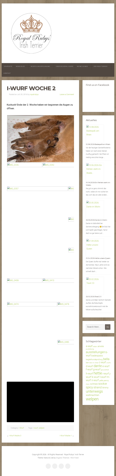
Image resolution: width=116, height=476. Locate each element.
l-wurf (103, 376)
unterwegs (94, 391)
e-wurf (105, 366)
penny (106, 380)
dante (98, 366)
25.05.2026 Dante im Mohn (96, 220)
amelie (101, 346)
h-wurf (89, 373)
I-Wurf (21, 428)
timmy (105, 387)
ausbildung (90, 349)
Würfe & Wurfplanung (40, 66)
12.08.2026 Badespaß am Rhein (98, 144)
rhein (88, 384)
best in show (93, 363)
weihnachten (92, 395)
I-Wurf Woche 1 (66, 436)
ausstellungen (95, 352)
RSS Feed (75, 458)
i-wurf (35, 428)
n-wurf (95, 380)
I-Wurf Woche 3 (15, 436)
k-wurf (95, 377)
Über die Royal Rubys (64, 66)
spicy (89, 387)
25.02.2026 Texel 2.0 (93, 296)
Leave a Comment (67, 94)
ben (87, 363)
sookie (102, 383)
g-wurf (96, 369)
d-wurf (89, 366)
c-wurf (102, 362)
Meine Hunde (82, 66)
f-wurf (89, 369)
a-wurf (89, 346)
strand (98, 387)
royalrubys (34, 94)
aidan (95, 346)
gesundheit (105, 370)
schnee (94, 383)
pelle (101, 380)
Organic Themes (62, 458)
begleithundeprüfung (94, 359)
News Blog (20, 66)
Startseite (8, 66)
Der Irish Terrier (100, 66)
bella (106, 359)
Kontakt (7, 73)
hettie (98, 373)
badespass (97, 355)
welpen (41, 428)
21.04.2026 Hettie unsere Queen (98, 258)
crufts (109, 363)
